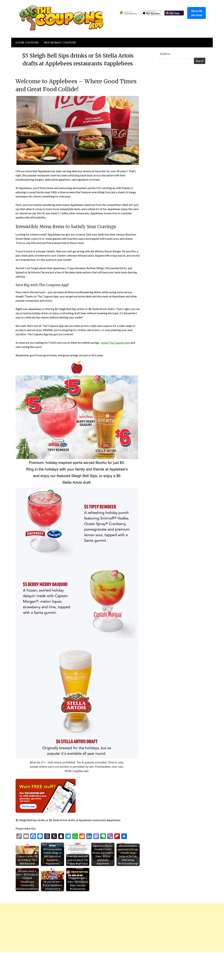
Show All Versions (196, 13)
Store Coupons (27, 42)
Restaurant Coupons (60, 42)
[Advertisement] (105, 927)
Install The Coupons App (115, 342)
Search (165, 53)
